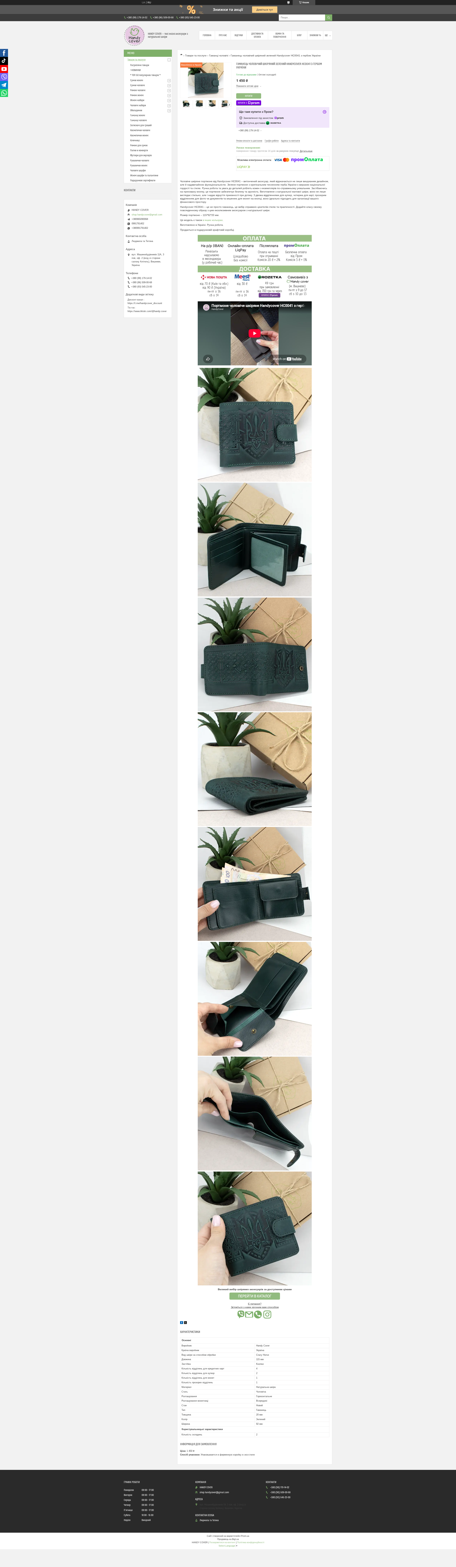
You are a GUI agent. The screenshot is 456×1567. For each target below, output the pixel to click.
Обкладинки (136, 110)
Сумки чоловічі (137, 85)
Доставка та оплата (257, 35)
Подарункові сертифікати (142, 180)
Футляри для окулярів (141, 155)
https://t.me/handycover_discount (145, 303)
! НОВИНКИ (135, 70)
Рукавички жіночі (138, 165)
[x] (185, 1323)
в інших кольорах (213, 220)
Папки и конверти (139, 150)
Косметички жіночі (139, 135)
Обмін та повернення (279, 35)
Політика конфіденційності (250, 1542)
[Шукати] (328, 17)
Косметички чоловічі (140, 130)
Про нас (223, 35)
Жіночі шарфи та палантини (144, 175)
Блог (299, 35)
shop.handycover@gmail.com (147, 214)
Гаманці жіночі (137, 115)
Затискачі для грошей (141, 125)
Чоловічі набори (138, 105)
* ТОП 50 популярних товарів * (145, 75)
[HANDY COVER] (134, 35)
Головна (207, 35)
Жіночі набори (137, 100)
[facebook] (181, 1323)
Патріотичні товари (139, 65)
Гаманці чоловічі (218, 55)
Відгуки (239, 35)
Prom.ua (245, 1536)
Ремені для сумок (138, 145)
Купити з (242, 103)
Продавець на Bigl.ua (228, 1539)
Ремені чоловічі (137, 90)
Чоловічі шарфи (138, 170)
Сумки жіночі (136, 80)
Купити (248, 96)
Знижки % (315, 35)
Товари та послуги (195, 55)
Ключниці (135, 140)
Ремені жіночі (137, 95)
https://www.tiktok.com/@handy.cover (147, 311)
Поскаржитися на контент (222, 1542)
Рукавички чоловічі (139, 160)
